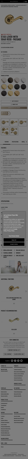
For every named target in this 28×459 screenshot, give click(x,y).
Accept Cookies (14, 244)
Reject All (14, 240)
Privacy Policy (10, 230)
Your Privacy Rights (14, 235)
